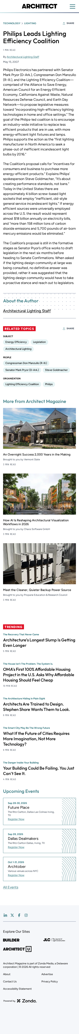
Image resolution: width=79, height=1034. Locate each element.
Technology (11, 23)
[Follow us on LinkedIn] (5, 915)
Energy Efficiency (16, 342)
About (6, 974)
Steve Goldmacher (56, 370)
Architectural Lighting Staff (23, 57)
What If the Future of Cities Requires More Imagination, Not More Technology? (36, 739)
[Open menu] (72, 6)
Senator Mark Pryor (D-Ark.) (22, 370)
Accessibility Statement (17, 988)
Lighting (30, 23)
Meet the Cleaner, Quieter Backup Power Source (37, 590)
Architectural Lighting (18, 349)
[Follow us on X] (12, 915)
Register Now (16, 819)
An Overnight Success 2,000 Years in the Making (36, 454)
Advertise (47, 974)
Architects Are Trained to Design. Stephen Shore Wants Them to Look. (36, 706)
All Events (10, 887)
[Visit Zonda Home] (20, 1000)
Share (70, 23)
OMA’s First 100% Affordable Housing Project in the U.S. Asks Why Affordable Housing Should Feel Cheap (38, 675)
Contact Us (10, 981)
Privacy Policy (49, 981)
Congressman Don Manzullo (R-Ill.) (26, 363)
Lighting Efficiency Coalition (22, 384)
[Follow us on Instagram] (26, 915)
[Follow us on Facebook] (19, 915)
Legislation (39, 342)
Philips (49, 384)
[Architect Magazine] (39, 6)
